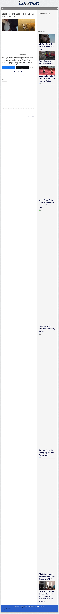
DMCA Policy (40, 606)
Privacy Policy (19, 606)
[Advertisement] (19, 42)
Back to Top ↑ (31, 116)
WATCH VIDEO (18, 71)
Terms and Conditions (30, 606)
